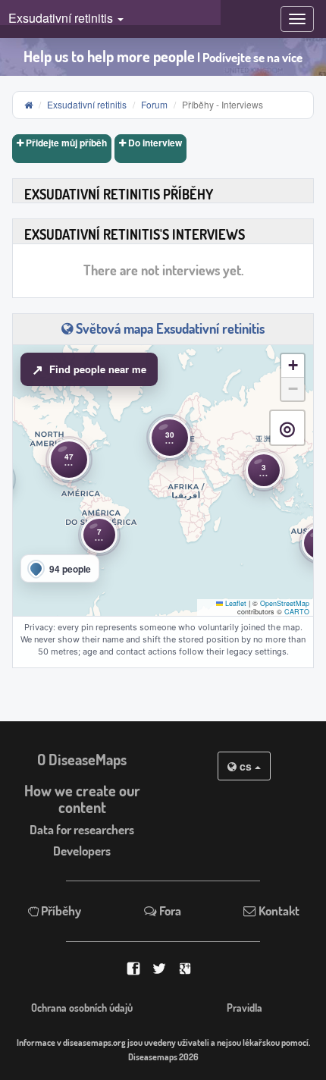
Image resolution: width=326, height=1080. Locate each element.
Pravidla (244, 1007)
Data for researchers (82, 829)
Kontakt (277, 910)
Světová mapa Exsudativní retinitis (169, 328)
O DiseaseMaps (82, 759)
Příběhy (60, 910)
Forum (154, 104)
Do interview (154, 142)
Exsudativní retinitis (87, 104)
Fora (169, 910)
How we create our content (82, 798)
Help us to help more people (163, 56)
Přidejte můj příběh (65, 142)
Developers (82, 851)
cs (246, 766)
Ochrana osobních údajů (82, 1007)
